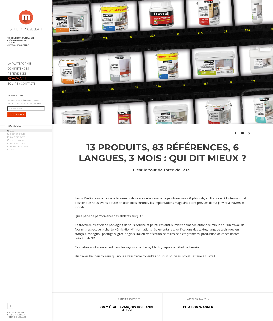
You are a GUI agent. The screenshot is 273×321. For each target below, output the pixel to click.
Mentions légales (16, 317)
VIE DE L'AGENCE (18, 140)
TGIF (12, 150)
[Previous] (65, 62)
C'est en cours (17, 134)
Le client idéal (18, 143)
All (12, 131)
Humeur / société (19, 147)
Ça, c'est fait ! (17, 137)
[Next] (260, 62)
